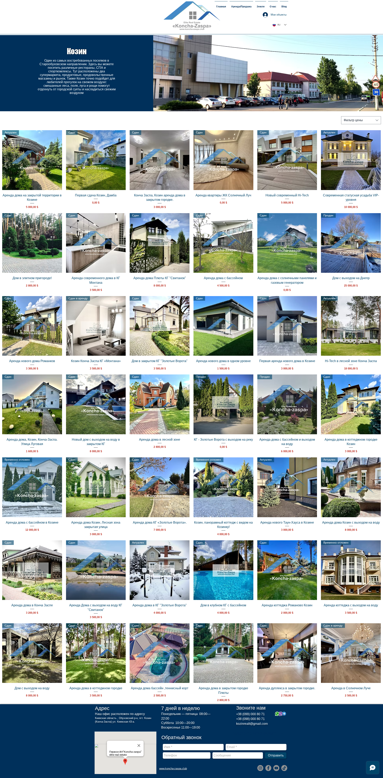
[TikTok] (284, 768)
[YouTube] (276, 768)
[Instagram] (260, 768)
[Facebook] (268, 768)
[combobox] (361, 120)
